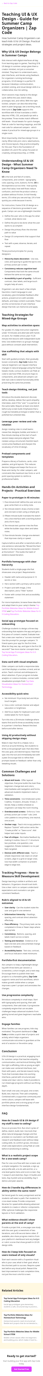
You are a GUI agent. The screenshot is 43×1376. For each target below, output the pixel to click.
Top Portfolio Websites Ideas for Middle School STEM (20, 608)
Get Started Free (21, 1369)
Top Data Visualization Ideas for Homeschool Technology (18, 684)
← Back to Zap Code (9, 3)
